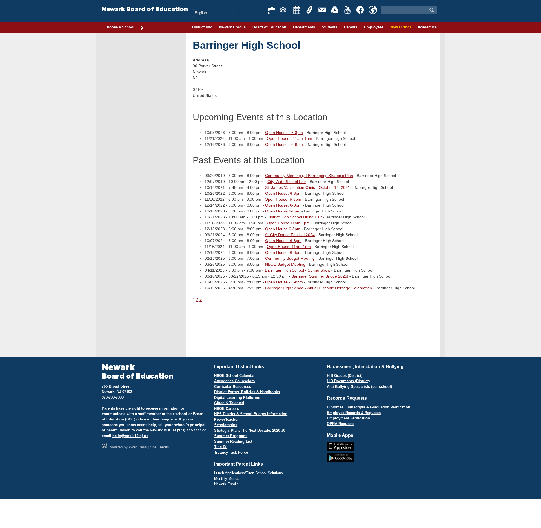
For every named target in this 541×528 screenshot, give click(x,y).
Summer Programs (230, 436)
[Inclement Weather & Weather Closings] (284, 10)
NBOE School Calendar (234, 375)
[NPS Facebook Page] (360, 10)
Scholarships (225, 425)
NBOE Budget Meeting (285, 264)
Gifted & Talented (229, 403)
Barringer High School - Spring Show (297, 270)
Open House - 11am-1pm (289, 138)
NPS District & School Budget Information (250, 414)
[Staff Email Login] (322, 10)
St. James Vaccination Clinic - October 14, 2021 (307, 187)
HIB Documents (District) (348, 381)
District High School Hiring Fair (294, 217)
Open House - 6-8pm (284, 132)
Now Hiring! (400, 27)
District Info (202, 27)
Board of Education (269, 27)
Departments (304, 27)
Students (329, 27)
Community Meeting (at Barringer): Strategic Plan (309, 175)
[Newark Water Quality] (271, 10)
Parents (350, 27)
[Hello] (373, 10)
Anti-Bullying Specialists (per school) (359, 386)
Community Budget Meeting (290, 258)
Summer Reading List (233, 441)
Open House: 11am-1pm (289, 246)
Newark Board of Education (145, 9)
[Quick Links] (309, 10)
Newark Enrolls (232, 27)
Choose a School (119, 27)
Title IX (220, 447)
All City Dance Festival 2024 (290, 234)
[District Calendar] (296, 10)
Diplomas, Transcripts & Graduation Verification (368, 407)
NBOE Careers (226, 408)
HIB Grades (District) (344, 375)
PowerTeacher (226, 419)
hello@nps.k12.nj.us (130, 436)
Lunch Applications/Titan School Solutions (248, 473)
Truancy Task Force (231, 452)
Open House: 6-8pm (283, 193)
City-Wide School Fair (286, 181)
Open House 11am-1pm (288, 223)
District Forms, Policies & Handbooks (247, 392)
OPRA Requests (340, 424)
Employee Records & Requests (354, 413)
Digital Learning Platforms (237, 397)
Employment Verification (348, 418)
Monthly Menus (226, 478)
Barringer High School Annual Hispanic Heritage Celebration (318, 288)
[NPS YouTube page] (347, 10)
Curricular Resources (232, 386)
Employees (373, 27)
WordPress (138, 447)
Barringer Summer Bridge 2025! (319, 276)
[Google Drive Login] (335, 10)
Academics (427, 27)
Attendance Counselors (234, 381)
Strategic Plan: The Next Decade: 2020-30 (249, 430)
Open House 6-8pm (282, 211)
